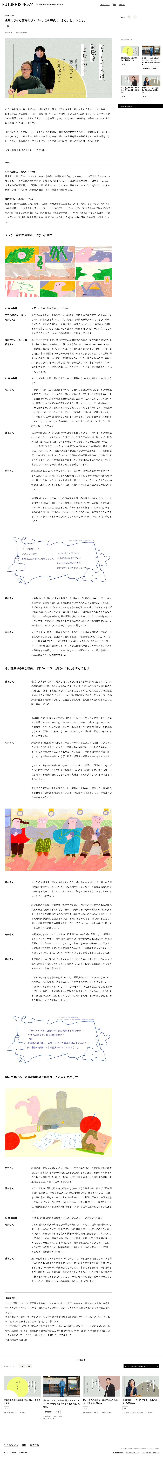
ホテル (14, 1412)
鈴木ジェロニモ (106, 1412)
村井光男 (19, 32)
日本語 (60, 1416)
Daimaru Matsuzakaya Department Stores (138, 1448)
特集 (114, 4)
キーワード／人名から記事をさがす (136, 1366)
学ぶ (96, 1412)
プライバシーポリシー (132, 1452)
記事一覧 (122, 4)
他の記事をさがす (126, 106)
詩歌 (10, 32)
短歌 (88, 1412)
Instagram (23, 1452)
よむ (6, 32)
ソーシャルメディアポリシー (150, 1452)
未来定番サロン (48, 1416)
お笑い (142, 1412)
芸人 (92, 1412)
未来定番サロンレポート (150, 68)
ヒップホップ (134, 1412)
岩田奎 (150, 1412)
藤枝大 (25, 32)
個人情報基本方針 (118, 1452)
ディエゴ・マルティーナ (50, 1419)
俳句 (127, 1412)
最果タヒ (23, 1412)
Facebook (12, 1452)
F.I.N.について (105, 4)
